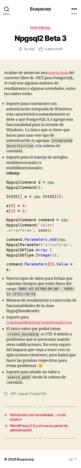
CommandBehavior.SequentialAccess (39, 322)
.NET (13, 394)
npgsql (23, 394)
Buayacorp (40, 9)
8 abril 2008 (53, 49)
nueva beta (58, 72)
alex (32, 49)
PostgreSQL (40, 27)
